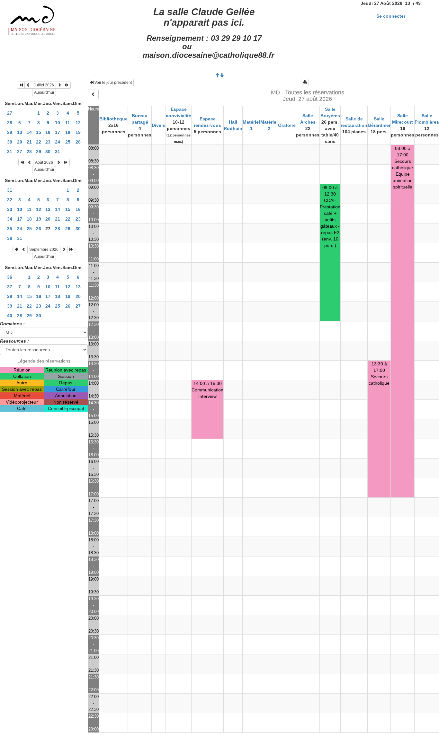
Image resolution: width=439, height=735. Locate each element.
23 (47, 141)
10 (57, 122)
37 (9, 286)
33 (9, 209)
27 (9, 113)
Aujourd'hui (44, 92)
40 (9, 315)
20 (19, 141)
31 (9, 151)
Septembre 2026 (43, 249)
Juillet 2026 (44, 85)
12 (78, 122)
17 (57, 132)
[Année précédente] (21, 85)
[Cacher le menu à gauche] (93, 94)
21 (29, 141)
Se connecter (390, 16)
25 (67, 141)
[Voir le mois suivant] (59, 85)
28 (9, 122)
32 (9, 199)
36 (9, 238)
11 (67, 122)
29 (9, 132)
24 (57, 141)
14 (29, 132)
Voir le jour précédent (113, 82)
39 (9, 306)
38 (9, 296)
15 (38, 132)
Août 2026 (44, 162)
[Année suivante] (67, 85)
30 (9, 141)
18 (67, 132)
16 (47, 132)
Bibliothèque (113, 118)
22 (38, 141)
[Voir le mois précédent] (28, 85)
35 (9, 228)
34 (9, 219)
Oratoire (287, 125)
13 (19, 132)
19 (78, 132)
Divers (159, 125)
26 (78, 141)
